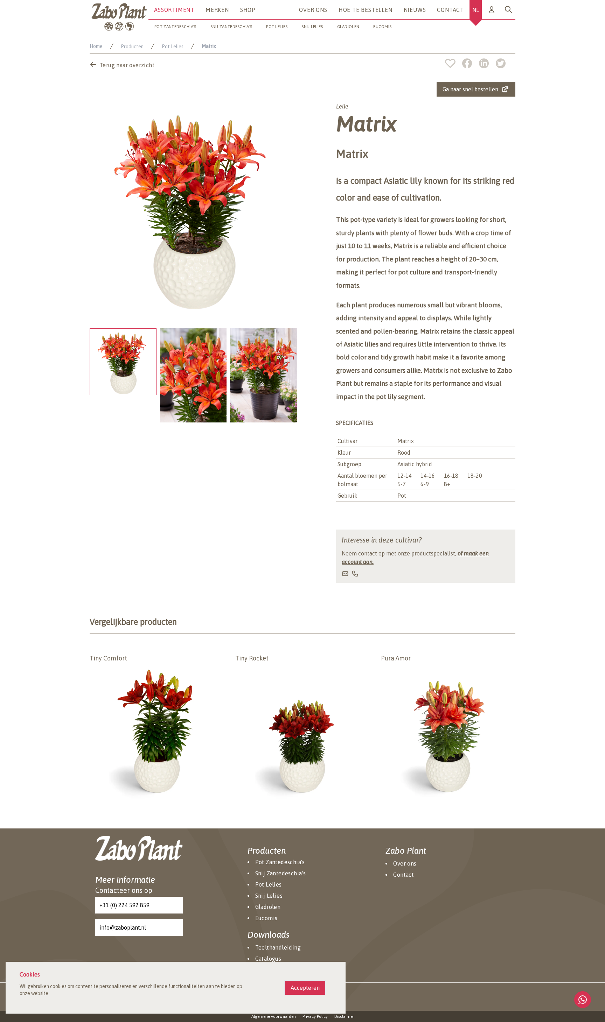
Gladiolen (348, 26)
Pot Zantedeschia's (175, 26)
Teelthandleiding (278, 947)
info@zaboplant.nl (122, 927)
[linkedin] (487, 63)
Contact (450, 10)
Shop (248, 10)
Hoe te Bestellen (365, 10)
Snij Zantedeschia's (231, 26)
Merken (217, 10)
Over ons (313, 10)
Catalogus (268, 958)
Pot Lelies (276, 26)
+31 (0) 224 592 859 (124, 905)
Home (96, 46)
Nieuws (415, 10)
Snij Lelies (312, 26)
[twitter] (501, 63)
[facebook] (470, 63)
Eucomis (382, 26)
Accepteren (305, 988)
